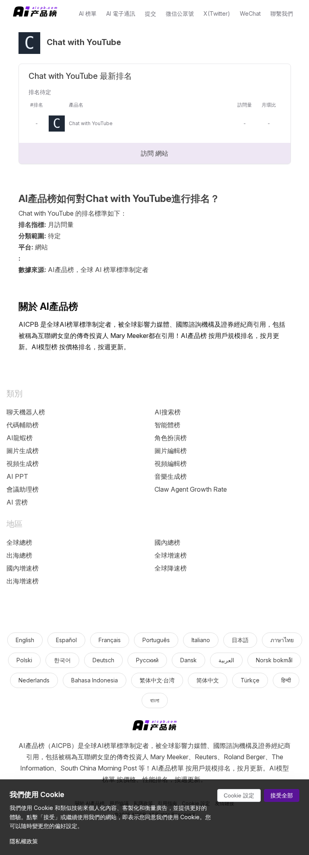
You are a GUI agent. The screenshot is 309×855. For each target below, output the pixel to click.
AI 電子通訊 (120, 13)
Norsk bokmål (274, 660)
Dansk (188, 660)
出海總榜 (19, 555)
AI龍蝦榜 (19, 438)
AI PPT (17, 476)
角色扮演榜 (170, 438)
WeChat (250, 13)
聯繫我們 (281, 13)
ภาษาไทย (282, 640)
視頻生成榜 (22, 463)
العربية (226, 660)
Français (110, 640)
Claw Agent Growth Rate (190, 489)
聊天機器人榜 (25, 412)
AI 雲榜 (17, 502)
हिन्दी (286, 680)
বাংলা (154, 700)
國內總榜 (167, 542)
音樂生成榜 (170, 476)
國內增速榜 (22, 568)
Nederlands (34, 680)
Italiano (201, 640)
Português (156, 640)
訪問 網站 (154, 153)
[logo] (154, 726)
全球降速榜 (170, 568)
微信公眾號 (180, 13)
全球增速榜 (170, 555)
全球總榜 (19, 542)
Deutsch (103, 660)
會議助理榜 (22, 489)
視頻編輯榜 (170, 463)
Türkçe (250, 680)
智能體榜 (167, 425)
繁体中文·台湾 (157, 680)
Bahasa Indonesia (94, 680)
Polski (24, 660)
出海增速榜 (22, 581)
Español (66, 640)
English (25, 640)
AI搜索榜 (167, 412)
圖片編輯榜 (170, 451)
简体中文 (207, 680)
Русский (147, 660)
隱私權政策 (24, 841)
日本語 (240, 640)
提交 (150, 13)
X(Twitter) (217, 13)
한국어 (62, 660)
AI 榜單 (88, 13)
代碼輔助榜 (22, 425)
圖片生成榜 (22, 451)
